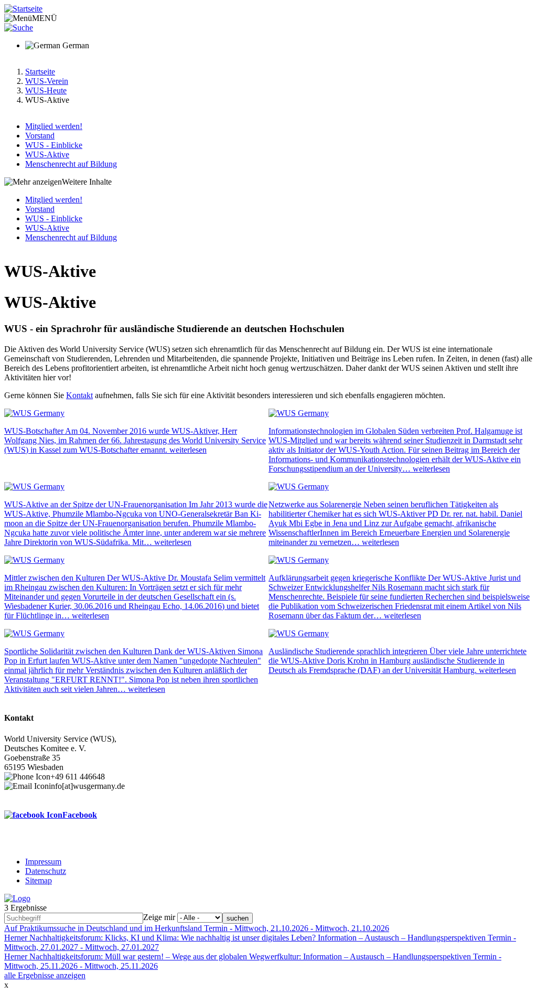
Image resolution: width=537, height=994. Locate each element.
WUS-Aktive (47, 154)
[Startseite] (23, 8)
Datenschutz (45, 871)
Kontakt (79, 395)
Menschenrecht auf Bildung (71, 163)
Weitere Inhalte (87, 181)
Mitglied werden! (53, 126)
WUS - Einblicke (53, 145)
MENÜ (44, 18)
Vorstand (40, 135)
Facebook (79, 814)
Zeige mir (159, 917)
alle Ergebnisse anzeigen (44, 975)
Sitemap (38, 880)
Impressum (43, 861)
